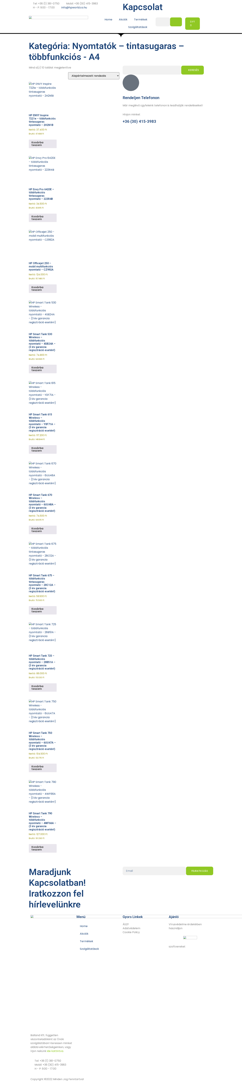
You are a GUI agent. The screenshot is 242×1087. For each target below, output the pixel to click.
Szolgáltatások (137, 27)
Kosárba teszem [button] (37, 144)
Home (108, 19)
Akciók (123, 19)
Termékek (140, 19)
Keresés (193, 70)
